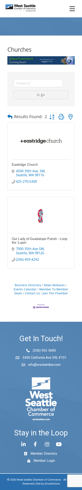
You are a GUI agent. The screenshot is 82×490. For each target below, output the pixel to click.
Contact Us (32, 293)
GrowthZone (52, 483)
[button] (9, 116)
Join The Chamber (55, 293)
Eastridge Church (25, 164)
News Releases (54, 285)
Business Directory (28, 285)
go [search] (43, 94)
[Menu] (72, 8)
